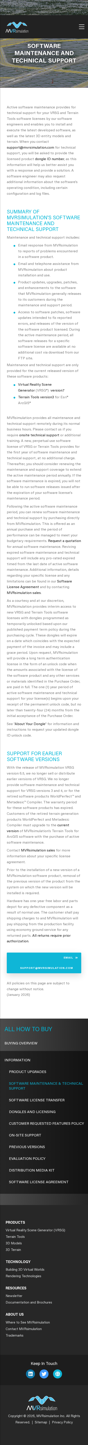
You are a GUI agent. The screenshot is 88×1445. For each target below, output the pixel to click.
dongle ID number (49, 159)
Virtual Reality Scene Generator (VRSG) (35, 1230)
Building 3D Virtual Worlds (25, 1270)
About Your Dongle (30, 724)
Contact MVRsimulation (24, 1329)
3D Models (14, 1243)
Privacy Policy (62, 1422)
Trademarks (14, 1335)
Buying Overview (21, 1043)
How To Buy (33, 1030)
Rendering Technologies (23, 1276)
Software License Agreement (39, 1182)
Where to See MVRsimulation (28, 1322)
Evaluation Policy (27, 1159)
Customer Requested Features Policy (46, 1124)
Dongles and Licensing (32, 1112)
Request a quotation (64, 541)
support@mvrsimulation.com (30, 148)
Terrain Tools (28, 397)
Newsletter (14, 1296)
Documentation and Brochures (29, 1302)
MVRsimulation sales (24, 593)
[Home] (16, 25)
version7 (58, 390)
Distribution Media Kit (32, 1170)
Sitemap (41, 1422)
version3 (47, 397)
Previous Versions (27, 1147)
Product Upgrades (27, 1072)
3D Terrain (13, 1250)
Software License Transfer (37, 1100)
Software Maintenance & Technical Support (46, 1086)
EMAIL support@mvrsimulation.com (46, 962)
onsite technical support (39, 435)
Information (17, 1060)
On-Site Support (25, 1135)
